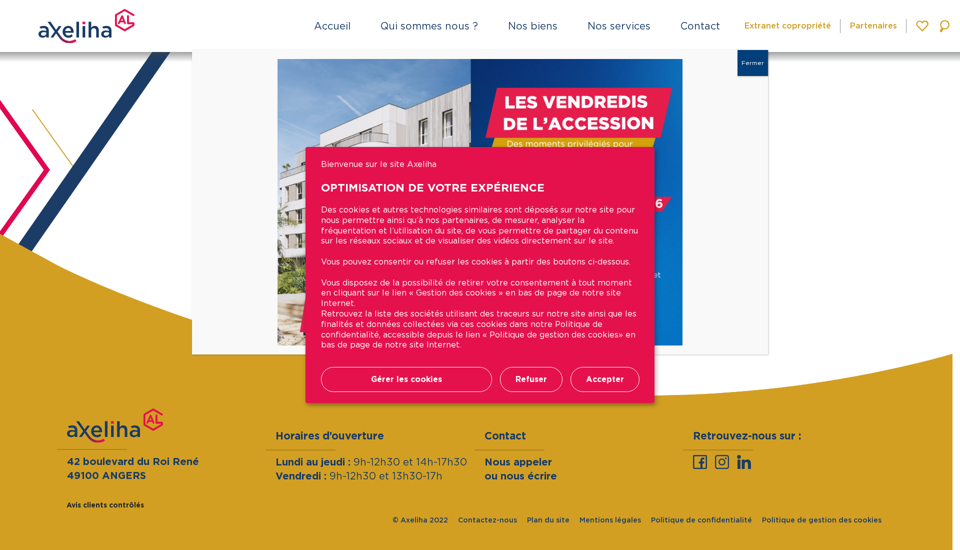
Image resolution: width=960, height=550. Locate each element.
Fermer (753, 62)
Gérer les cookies (406, 379)
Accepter (605, 379)
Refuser (531, 379)
